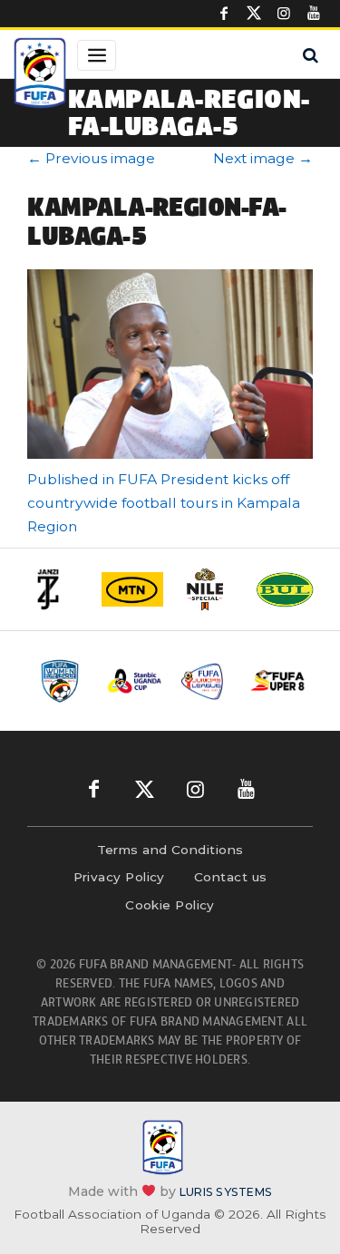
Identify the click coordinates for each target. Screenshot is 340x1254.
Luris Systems (226, 1192)
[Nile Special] (208, 589)
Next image (263, 158)
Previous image (91, 158)
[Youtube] (314, 14)
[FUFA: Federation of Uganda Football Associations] (40, 75)
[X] (254, 14)
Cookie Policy (170, 905)
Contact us (230, 877)
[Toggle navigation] (96, 55)
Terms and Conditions (170, 849)
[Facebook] (224, 14)
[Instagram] (284, 14)
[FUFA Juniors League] (206, 681)
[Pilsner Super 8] (277, 681)
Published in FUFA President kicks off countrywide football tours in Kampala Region (163, 503)
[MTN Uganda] (132, 589)
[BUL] (285, 589)
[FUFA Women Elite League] (63, 681)
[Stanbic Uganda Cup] (134, 681)
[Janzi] (56, 589)
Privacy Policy (119, 877)
